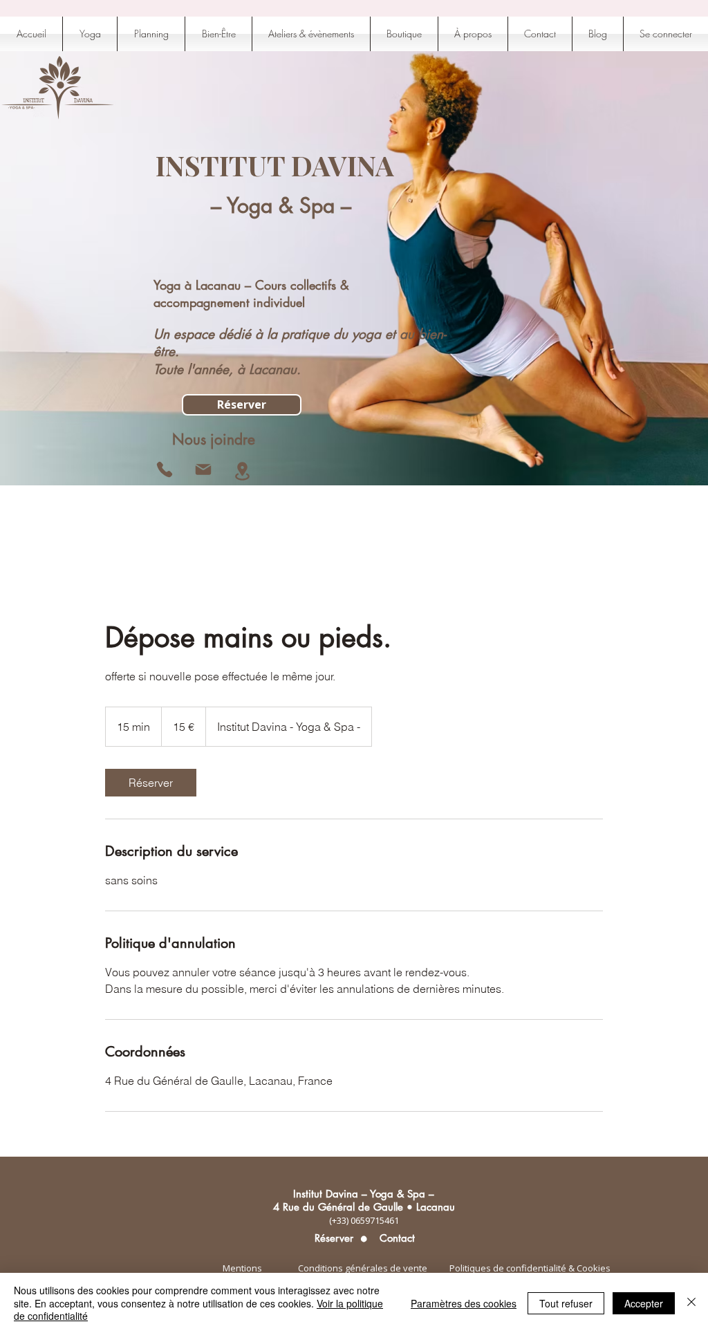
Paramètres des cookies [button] (463, 1303)
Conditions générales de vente (362, 1268)
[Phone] (165, 469)
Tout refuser (566, 1303)
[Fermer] (691, 1303)
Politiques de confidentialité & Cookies (530, 1268)
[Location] (242, 471)
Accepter (643, 1303)
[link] (150, 782)
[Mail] (203, 469)
